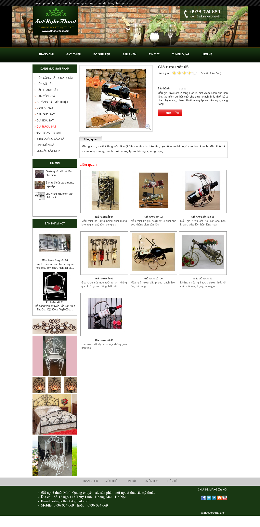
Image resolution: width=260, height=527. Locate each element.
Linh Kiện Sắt (46, 144)
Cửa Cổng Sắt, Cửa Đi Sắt (55, 77)
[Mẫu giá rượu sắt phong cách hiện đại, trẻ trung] (153, 252)
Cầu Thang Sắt (47, 90)
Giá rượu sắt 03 (153, 217)
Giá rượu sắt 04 (104, 217)
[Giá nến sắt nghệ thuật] (54, 399)
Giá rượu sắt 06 (153, 278)
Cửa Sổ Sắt (45, 84)
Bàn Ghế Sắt (46, 114)
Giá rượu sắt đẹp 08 (202, 217)
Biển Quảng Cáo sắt (51, 138)
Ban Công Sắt (47, 96)
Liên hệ (172, 488)
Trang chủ (90, 488)
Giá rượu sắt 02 (104, 278)
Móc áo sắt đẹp (48, 150)
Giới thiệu (112, 488)
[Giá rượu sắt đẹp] (104, 190)
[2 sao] (177, 72)
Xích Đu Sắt (45, 108)
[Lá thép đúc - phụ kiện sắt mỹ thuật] (55, 289)
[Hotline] (203, 14)
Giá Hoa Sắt (45, 120)
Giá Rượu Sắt (46, 126)
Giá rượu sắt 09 (104, 340)
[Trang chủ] (55, 21)
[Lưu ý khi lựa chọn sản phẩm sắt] (40, 196)
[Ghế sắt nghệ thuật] (54, 382)
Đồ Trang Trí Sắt (49, 132)
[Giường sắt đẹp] (54, 440)
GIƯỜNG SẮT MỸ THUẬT (52, 102)
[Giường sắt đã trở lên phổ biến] (40, 174)
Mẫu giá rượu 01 (202, 278)
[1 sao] (174, 72)
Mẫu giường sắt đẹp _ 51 (54, 260)
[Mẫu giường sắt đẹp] (55, 244)
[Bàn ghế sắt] (130, 45)
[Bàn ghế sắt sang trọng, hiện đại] (40, 185)
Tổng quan (91, 139)
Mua (168, 112)
